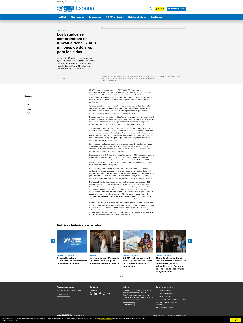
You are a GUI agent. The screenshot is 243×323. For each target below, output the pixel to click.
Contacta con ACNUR (164, 293)
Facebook (100, 293)
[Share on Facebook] (28, 104)
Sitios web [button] (150, 8)
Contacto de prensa (163, 296)
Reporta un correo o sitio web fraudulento (167, 303)
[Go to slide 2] (123, 277)
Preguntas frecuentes (164, 290)
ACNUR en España (115, 17)
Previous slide (53, 241)
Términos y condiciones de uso (177, 315)
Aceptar (235, 320)
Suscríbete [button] (129, 304)
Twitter (91, 293)
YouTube (108, 293)
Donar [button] (161, 9)
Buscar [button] (144, 8)
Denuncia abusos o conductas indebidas (171, 299)
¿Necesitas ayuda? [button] (178, 9)
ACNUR (62, 17)
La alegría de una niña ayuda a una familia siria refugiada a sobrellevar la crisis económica (104, 260)
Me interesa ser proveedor (166, 307)
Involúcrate (156, 17)
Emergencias (95, 17)
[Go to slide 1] (121, 277)
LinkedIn (95, 293)
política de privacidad (105, 318)
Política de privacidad (159, 315)
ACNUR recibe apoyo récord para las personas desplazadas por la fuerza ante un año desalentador (137, 262)
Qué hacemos (77, 17)
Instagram (104, 293)
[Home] (70, 9)
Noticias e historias (137, 17)
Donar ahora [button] (63, 295)
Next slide (190, 241)
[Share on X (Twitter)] (28, 100)
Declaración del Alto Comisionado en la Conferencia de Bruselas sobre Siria (72, 260)
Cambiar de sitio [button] (77, 2)
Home (58, 23)
